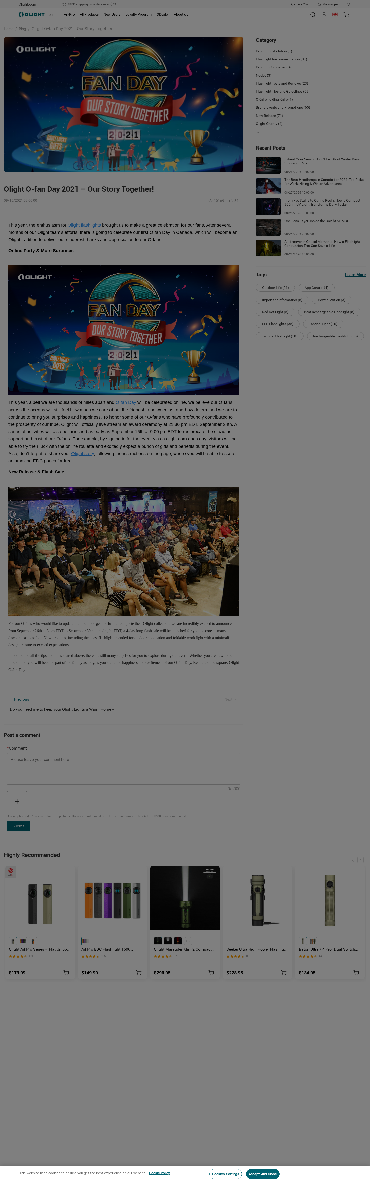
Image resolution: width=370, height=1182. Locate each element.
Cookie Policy (159, 1173)
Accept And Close (263, 1174)
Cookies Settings (225, 1174)
